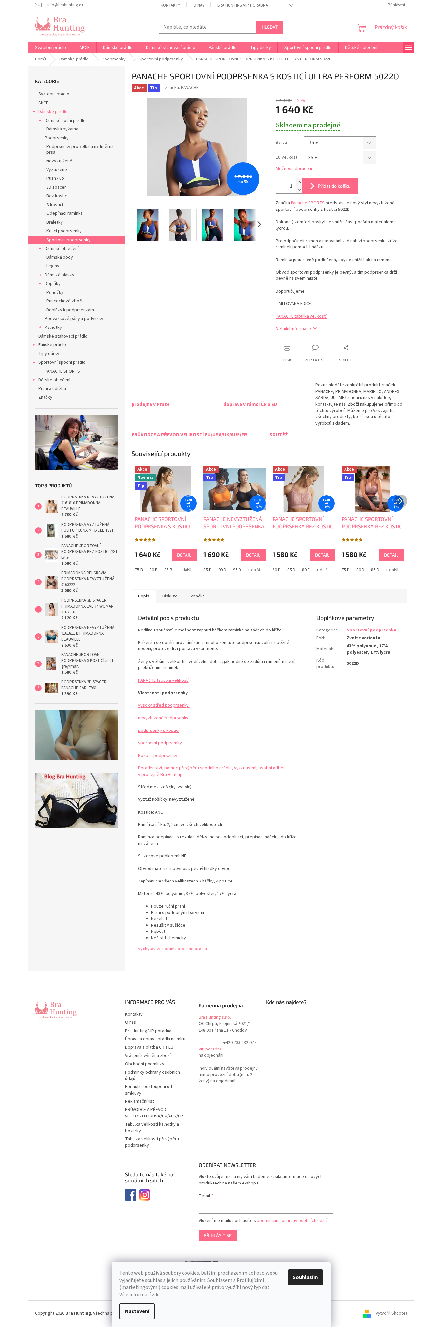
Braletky (54, 222)
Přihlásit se (218, 1235)
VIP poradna (210, 1049)
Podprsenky (57, 138)
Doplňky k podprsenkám (70, 310)
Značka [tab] (198, 596)
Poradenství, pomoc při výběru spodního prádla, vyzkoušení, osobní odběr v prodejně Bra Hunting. (211, 771)
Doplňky (53, 283)
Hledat (270, 27)
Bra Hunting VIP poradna (242, 5)
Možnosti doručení (294, 169)
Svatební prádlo (53, 94)
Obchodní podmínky (144, 1064)
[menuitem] (50, 47)
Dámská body (59, 257)
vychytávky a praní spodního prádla (172, 949)
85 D (207, 570)
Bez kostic (56, 196)
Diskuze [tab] (170, 596)
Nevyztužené (59, 161)
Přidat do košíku (334, 186)
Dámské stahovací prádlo (63, 336)
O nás (198, 5)
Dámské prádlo (53, 112)
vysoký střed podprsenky (164, 705)
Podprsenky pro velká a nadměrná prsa (80, 149)
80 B (154, 570)
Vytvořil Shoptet (391, 1313)
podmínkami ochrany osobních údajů (292, 1221)
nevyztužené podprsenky (163, 718)
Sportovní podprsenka (371, 630)
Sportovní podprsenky (68, 240)
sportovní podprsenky (160, 743)
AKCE (43, 103)
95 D (237, 570)
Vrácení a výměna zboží (148, 1055)
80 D (277, 570)
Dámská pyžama (62, 129)
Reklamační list (139, 1101)
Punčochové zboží (64, 301)
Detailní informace (293, 329)
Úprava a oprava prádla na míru (155, 1039)
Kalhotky (53, 327)
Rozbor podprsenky (158, 755)
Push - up (55, 178)
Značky (45, 397)
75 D (346, 570)
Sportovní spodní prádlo (62, 362)
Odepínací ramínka (64, 213)
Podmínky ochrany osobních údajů (152, 1075)
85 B (168, 570)
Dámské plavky (59, 275)
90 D (222, 570)
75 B (139, 570)
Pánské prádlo (52, 345)
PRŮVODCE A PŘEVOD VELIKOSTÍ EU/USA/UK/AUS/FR (154, 1112)
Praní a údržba (52, 388)
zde (156, 1294)
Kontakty (170, 5)
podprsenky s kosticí (158, 730)
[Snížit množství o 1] (299, 189)
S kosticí (54, 205)
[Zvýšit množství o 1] (299, 182)
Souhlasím (305, 1277)
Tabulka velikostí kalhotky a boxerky (152, 1127)
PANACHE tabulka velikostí (301, 316)
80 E (306, 570)
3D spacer (56, 187)
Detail (184, 555)
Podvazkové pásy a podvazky (74, 318)
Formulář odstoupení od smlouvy (148, 1089)
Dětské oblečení (54, 380)
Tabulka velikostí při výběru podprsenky (152, 1142)
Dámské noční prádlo (65, 120)
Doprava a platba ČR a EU (149, 1047)
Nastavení (137, 1311)
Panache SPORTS (308, 203)
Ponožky (54, 292)
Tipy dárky (48, 353)
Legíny (52, 266)
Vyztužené (56, 169)
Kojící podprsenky (64, 231)
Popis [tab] (143, 596)
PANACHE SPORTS (62, 371)
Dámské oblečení (62, 248)
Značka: (182, 87)
